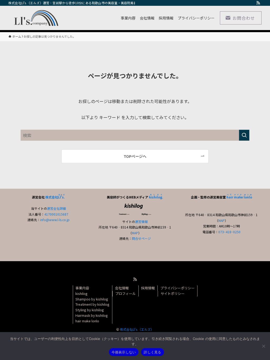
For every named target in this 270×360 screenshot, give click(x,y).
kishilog (81, 293)
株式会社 (55, 197)
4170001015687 (56, 214)
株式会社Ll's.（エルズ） (137, 329)
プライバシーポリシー (177, 287)
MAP (135, 233)
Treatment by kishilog (92, 304)
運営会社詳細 (56, 208)
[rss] (258, 3)
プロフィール (125, 293)
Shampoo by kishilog (91, 298)
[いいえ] (263, 346)
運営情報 (141, 221)
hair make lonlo (87, 320)
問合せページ (141, 238)
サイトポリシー (173, 293)
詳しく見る (152, 352)
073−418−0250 (229, 232)
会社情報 (122, 287)
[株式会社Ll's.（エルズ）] (34, 18)
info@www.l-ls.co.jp (55, 219)
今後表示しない (124, 352)
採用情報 (148, 287)
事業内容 (82, 287)
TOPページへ (135, 156)
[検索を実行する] (244, 135)
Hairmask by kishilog (91, 315)
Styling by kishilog (89, 309)
